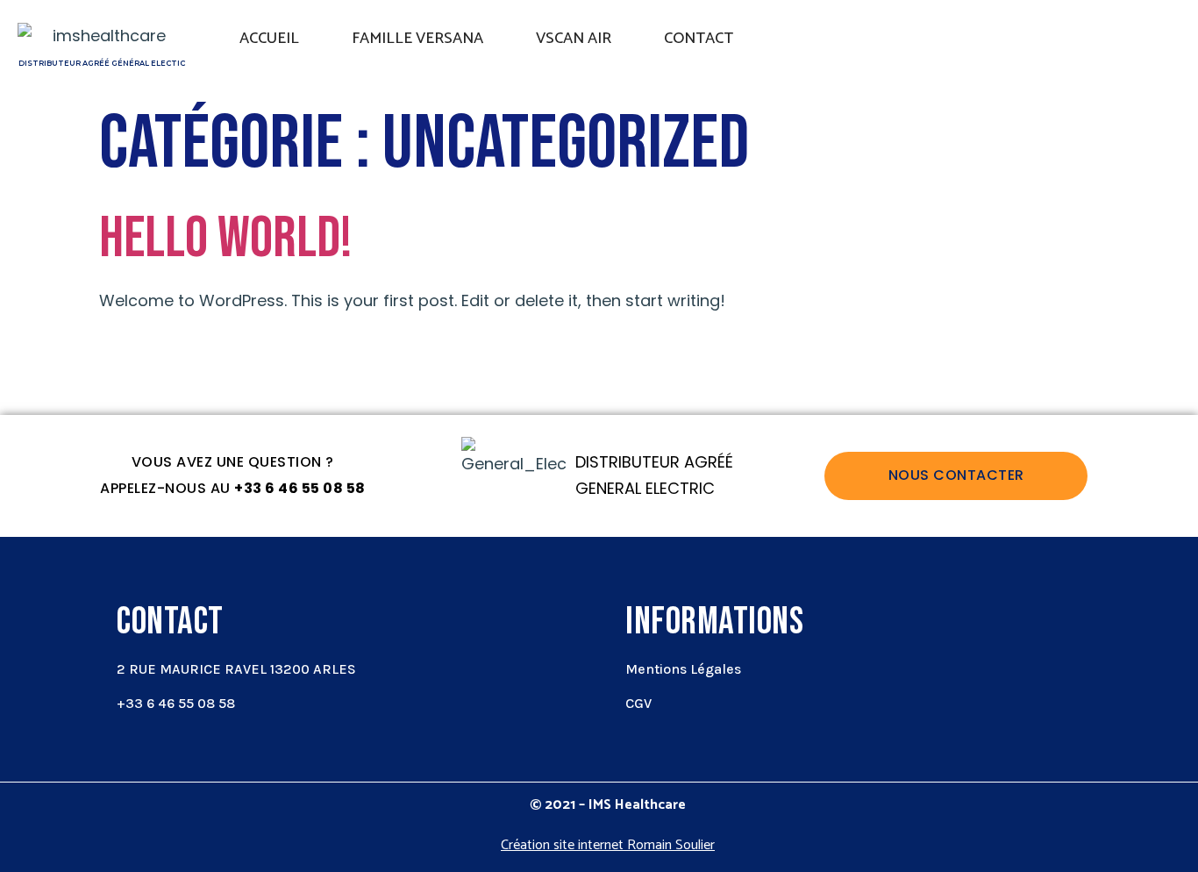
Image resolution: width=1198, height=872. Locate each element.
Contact (698, 39)
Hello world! (226, 239)
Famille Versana (417, 39)
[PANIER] (1110, 44)
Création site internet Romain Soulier (608, 845)
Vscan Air (573, 39)
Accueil (269, 39)
